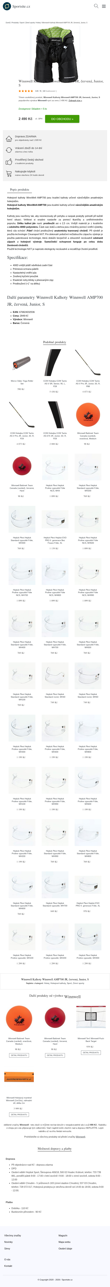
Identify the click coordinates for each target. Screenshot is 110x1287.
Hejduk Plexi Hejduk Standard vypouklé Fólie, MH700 (55, 644)
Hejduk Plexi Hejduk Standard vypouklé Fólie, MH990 (55, 853)
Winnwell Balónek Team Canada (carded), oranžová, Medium (88, 436)
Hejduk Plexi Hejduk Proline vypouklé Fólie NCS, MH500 (88, 540)
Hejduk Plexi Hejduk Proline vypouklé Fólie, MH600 (88, 801)
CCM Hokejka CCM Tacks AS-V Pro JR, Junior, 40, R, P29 (22, 436)
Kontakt (8, 1266)
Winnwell (42, 100)
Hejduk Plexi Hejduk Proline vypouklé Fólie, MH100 (22, 801)
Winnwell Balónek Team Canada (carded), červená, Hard (22, 488)
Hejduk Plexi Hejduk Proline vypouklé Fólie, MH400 (55, 749)
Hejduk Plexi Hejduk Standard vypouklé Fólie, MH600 (22, 906)
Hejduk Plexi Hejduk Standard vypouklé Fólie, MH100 (22, 697)
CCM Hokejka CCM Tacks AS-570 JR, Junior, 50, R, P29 (55, 436)
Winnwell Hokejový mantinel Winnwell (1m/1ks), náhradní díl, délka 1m (19, 1100)
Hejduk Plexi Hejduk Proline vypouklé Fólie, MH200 (22, 853)
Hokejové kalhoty (58, 983)
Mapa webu (64, 1242)
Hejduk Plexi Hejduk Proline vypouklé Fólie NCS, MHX (55, 488)
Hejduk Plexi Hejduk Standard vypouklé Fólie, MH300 (22, 540)
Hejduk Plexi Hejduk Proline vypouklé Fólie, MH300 (22, 749)
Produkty (15, 23)
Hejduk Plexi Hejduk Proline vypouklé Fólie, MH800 (88, 749)
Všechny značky (12, 1235)
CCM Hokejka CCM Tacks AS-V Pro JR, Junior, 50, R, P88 (88, 383)
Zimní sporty (30, 23)
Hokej (38, 23)
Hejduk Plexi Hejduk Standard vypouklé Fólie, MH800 (88, 853)
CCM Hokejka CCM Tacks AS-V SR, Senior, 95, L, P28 (55, 383)
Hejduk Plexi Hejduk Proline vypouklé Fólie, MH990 (55, 801)
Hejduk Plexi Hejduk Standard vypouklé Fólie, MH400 (22, 644)
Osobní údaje (65, 1248)
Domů (8, 23)
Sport (22, 23)
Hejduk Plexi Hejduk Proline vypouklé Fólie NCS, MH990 (88, 592)
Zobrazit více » (75, 100)
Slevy (7, 1248)
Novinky (8, 1242)
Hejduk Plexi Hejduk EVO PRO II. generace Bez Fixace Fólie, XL (55, 540)
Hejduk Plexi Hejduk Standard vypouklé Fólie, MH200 (88, 488)
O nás (7, 1259)
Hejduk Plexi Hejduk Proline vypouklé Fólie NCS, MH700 (22, 592)
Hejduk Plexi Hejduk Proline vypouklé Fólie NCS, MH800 (55, 592)
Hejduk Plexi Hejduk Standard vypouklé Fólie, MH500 (88, 644)
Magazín (63, 1235)
